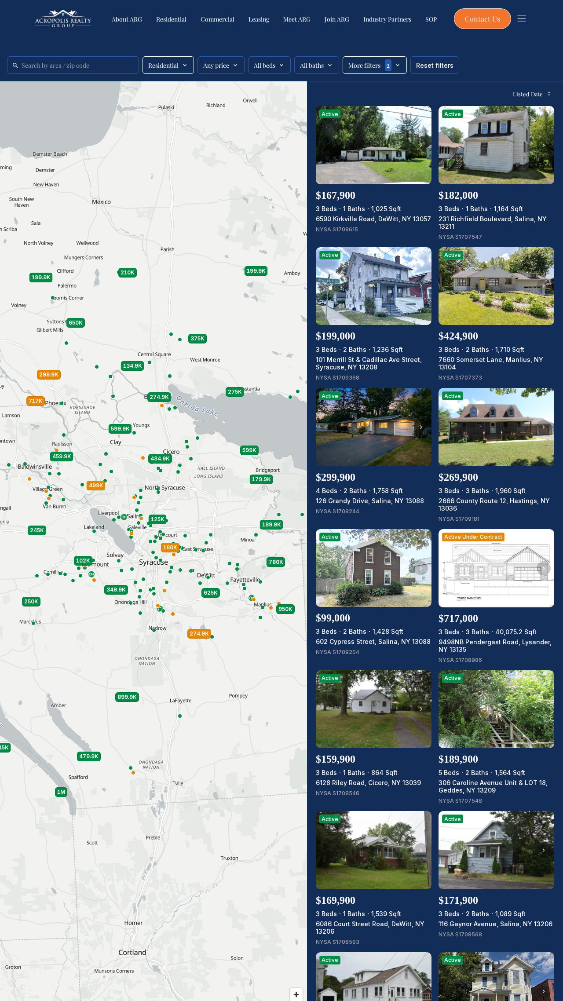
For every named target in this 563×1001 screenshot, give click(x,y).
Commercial (217, 19)
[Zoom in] (296, 994)
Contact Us (482, 18)
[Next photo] (421, 145)
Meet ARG (297, 19)
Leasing (259, 19)
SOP (431, 19)
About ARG (127, 19)
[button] (206, 542)
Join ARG (337, 19)
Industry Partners (387, 19)
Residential (171, 19)
